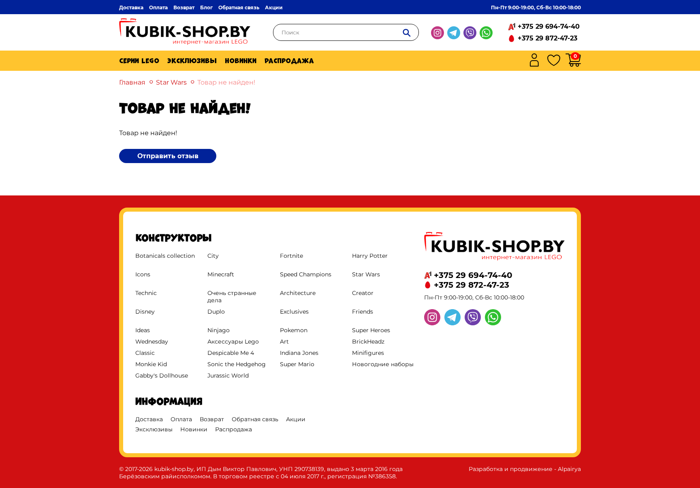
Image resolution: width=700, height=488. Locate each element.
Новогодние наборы (383, 364)
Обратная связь (238, 7)
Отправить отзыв (167, 156)
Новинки (240, 60)
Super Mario (297, 364)
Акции (274, 7)
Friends (362, 311)
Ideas (142, 330)
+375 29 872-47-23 (547, 38)
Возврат (183, 7)
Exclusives (294, 311)
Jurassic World (228, 375)
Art (284, 341)
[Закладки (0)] (553, 61)
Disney (145, 311)
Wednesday (151, 341)
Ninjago (218, 330)
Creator (362, 293)
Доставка (131, 7)
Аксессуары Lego (233, 341)
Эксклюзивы (192, 60)
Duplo (216, 311)
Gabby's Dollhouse (161, 375)
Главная (132, 82)
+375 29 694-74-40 (549, 26)
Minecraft (220, 274)
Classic (145, 352)
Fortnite (291, 255)
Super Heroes (371, 330)
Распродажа (289, 60)
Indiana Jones (299, 352)
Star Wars (171, 82)
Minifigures (368, 352)
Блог (206, 7)
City (213, 255)
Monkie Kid (151, 364)
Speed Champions (305, 274)
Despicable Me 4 (230, 352)
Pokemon (293, 330)
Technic (146, 293)
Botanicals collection (165, 255)
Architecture (298, 293)
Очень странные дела (231, 296)
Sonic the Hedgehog (236, 364)
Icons (142, 274)
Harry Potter (370, 255)
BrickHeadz (368, 341)
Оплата (158, 7)
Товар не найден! (226, 82)
